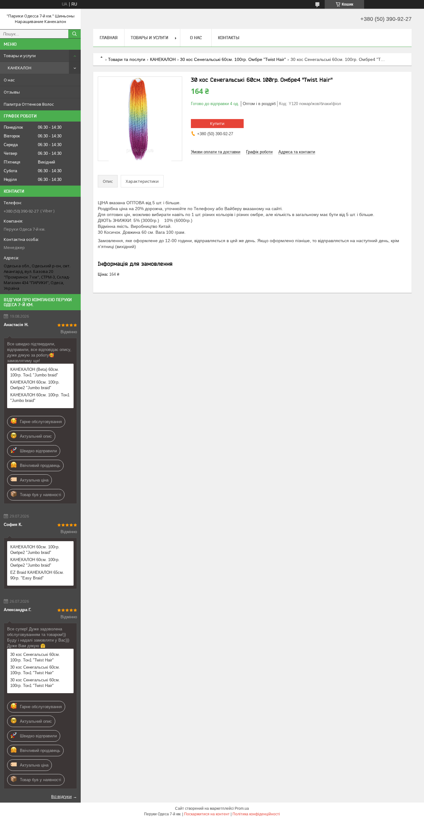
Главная (109, 37)
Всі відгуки (61, 796)
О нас (9, 80)
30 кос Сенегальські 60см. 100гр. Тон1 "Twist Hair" (35, 657)
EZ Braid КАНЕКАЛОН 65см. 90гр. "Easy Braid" (37, 575)
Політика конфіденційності (256, 814)
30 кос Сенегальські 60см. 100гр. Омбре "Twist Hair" (233, 59)
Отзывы (12, 92)
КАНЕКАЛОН (19, 68)
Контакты (228, 37)
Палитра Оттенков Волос (29, 104)
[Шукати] (74, 34)
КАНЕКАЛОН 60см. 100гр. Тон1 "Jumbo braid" (40, 398)
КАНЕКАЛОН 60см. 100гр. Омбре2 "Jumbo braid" (35, 385)
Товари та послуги (126, 59)
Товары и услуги (20, 55)
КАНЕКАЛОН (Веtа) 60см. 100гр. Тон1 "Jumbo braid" (34, 372)
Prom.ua (242, 808)
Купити (217, 123)
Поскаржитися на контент (207, 814)
